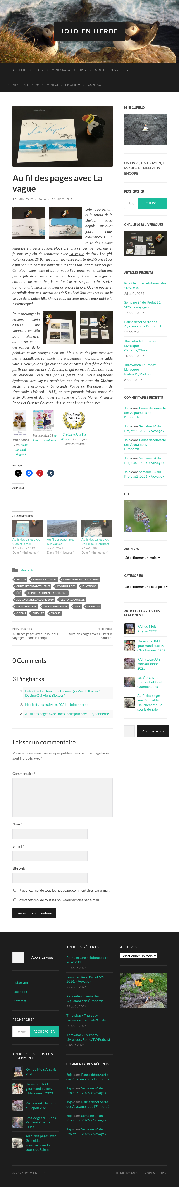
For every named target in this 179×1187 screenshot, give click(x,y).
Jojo (42, 198)
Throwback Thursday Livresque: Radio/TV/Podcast (140, 369)
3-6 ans (21, 579)
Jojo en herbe (89, 31)
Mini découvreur (110, 70)
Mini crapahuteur (67, 70)
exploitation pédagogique (47, 592)
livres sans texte (56, 606)
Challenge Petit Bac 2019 (81, 579)
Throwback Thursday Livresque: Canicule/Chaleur (140, 345)
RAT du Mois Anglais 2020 (147, 628)
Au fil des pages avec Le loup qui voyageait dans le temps (35, 633)
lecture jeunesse (73, 599)
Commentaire (23, 773)
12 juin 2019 (22, 198)
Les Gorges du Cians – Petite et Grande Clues (149, 682)
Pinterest (19, 1001)
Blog (39, 70)
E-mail (18, 846)
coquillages (66, 586)
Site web (18, 868)
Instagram (20, 982)
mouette (93, 606)
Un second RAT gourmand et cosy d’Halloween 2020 (151, 645)
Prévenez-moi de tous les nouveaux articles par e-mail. (59, 900)
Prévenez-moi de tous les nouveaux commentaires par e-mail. (64, 890)
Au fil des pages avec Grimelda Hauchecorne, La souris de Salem (149, 702)
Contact (95, 84)
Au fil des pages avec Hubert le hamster (91, 633)
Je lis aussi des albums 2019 (35, 599)
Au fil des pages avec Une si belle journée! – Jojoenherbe (67, 714)
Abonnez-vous (153, 731)
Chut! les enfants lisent (33, 586)
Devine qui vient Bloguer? (21, 449)
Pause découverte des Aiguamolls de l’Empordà (142, 324)
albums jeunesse (44, 579)
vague (55, 613)
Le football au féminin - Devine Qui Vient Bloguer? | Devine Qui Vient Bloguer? (63, 693)
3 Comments (62, 198)
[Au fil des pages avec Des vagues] (62, 528)
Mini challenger (61, 84)
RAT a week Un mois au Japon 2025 (148, 663)
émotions (89, 586)
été (18, 592)
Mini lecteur (23, 84)
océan (21, 613)
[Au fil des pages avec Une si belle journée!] (96, 528)
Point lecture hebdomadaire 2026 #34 (145, 285)
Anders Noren (143, 1173)
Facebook (19, 991)
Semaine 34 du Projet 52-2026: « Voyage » (143, 304)
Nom (17, 824)
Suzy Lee (38, 613)
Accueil (19, 70)
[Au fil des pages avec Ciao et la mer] (27, 528)
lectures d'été (26, 606)
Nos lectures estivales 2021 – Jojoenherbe (56, 704)
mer (77, 606)
